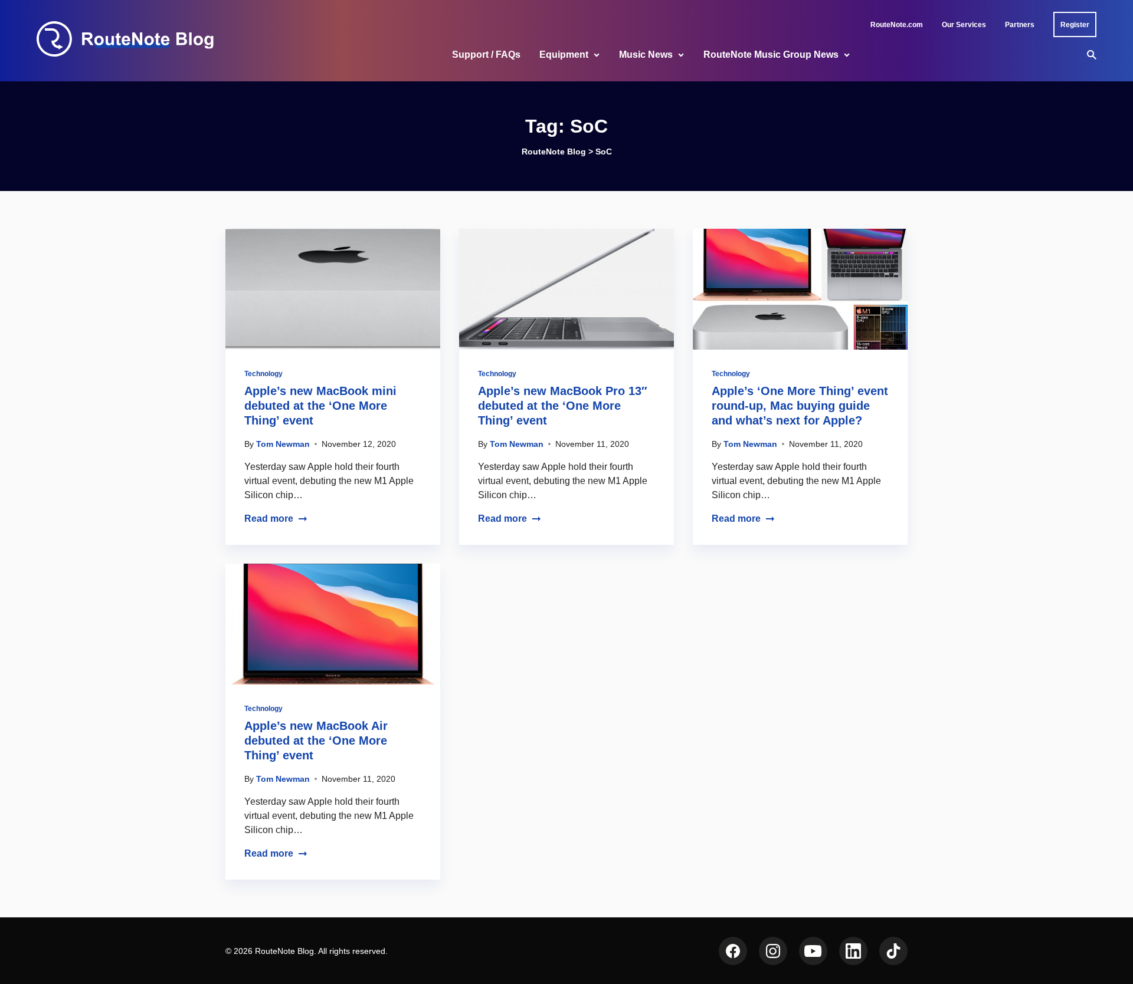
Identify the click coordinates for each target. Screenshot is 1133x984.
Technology (263, 374)
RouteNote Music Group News (771, 55)
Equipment (563, 55)
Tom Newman (283, 444)
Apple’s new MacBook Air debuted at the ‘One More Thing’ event (316, 740)
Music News (646, 55)
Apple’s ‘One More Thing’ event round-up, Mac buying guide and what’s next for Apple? (800, 405)
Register (1074, 25)
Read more (268, 519)
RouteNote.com (896, 25)
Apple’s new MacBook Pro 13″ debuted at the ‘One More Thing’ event (562, 405)
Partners (1019, 25)
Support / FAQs (486, 55)
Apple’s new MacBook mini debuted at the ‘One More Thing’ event (320, 405)
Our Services (964, 25)
